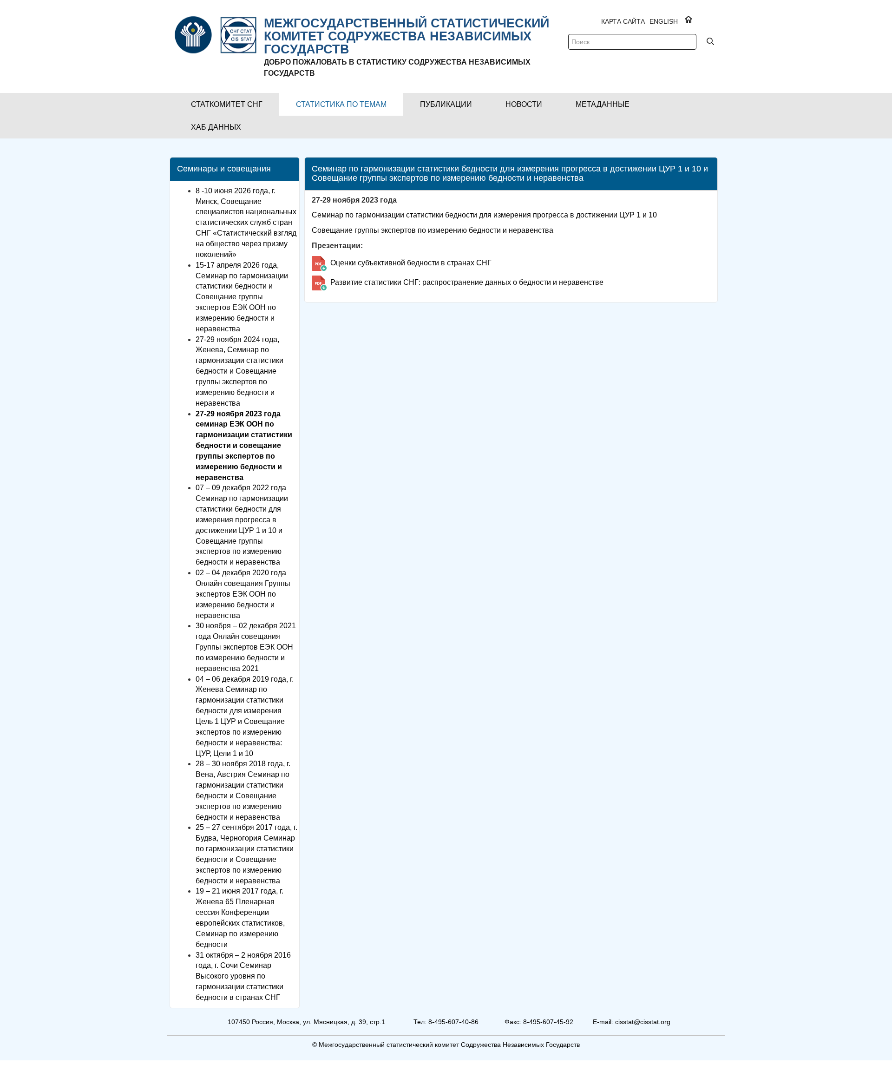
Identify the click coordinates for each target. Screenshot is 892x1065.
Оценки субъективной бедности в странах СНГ (411, 263)
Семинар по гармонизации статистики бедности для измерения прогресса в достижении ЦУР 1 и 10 (484, 215)
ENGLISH (663, 21)
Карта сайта (623, 21)
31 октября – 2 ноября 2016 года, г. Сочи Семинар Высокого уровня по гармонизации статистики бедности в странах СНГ (243, 976)
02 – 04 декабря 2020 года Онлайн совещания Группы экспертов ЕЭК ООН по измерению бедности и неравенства (243, 594)
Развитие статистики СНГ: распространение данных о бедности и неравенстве (466, 282)
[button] (226, 104)
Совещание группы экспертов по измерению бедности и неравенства (432, 230)
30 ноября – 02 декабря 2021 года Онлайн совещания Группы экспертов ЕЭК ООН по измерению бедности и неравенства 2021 (246, 647)
